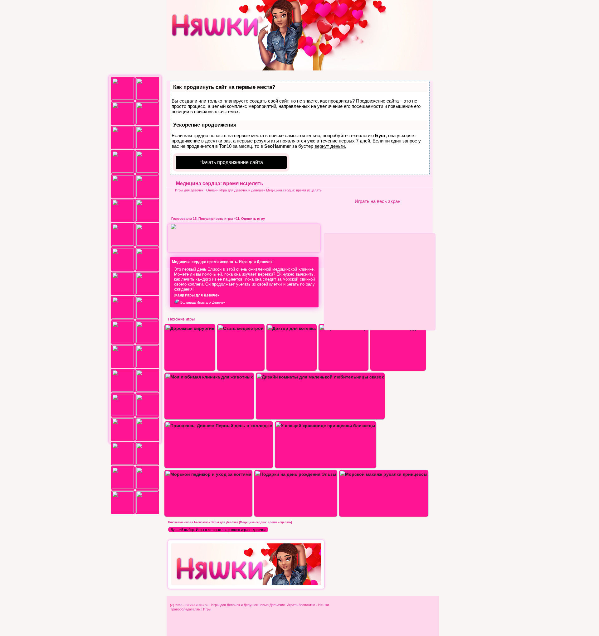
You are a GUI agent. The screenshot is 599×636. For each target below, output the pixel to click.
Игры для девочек (189, 190)
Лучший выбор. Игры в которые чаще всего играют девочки (218, 530)
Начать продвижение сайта (231, 162)
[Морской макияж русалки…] (383, 474)
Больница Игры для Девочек (202, 302)
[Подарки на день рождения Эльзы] (295, 474)
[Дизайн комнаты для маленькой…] (320, 376)
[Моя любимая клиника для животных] (209, 376)
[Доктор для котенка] (291, 328)
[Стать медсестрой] (241, 328)
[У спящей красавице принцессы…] (325, 425)
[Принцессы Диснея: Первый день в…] (218, 425)
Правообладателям (185, 609)
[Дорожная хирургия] (189, 328)
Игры (207, 609)
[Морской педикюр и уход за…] (208, 474)
